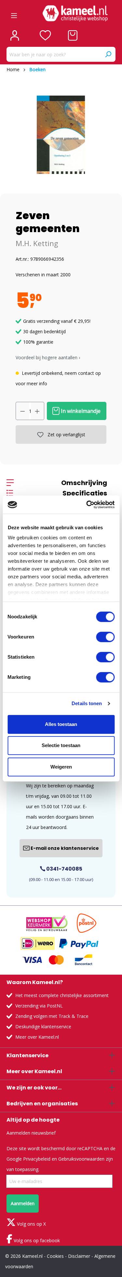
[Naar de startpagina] (74, 13)
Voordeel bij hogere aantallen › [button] (48, 357)
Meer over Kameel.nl (37, 1037)
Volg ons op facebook (36, 1240)
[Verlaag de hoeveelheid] (22, 411)
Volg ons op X (31, 1224)
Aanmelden (22, 1203)
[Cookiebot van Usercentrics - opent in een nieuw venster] (87, 504)
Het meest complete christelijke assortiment (62, 995)
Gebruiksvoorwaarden (81, 1159)
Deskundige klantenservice (43, 1026)
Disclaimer (79, 1256)
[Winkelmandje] (72, 35)
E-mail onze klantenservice (64, 848)
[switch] (105, 637)
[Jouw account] (15, 35)
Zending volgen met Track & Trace (51, 1016)
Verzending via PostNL (39, 1006)
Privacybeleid (36, 1159)
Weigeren (61, 767)
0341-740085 (63, 869)
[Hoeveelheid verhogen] (37, 411)
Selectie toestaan (61, 745)
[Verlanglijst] (45, 35)
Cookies (55, 1256)
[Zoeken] (108, 54)
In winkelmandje (80, 411)
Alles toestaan (61, 724)
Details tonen (87, 703)
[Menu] (14, 13)
